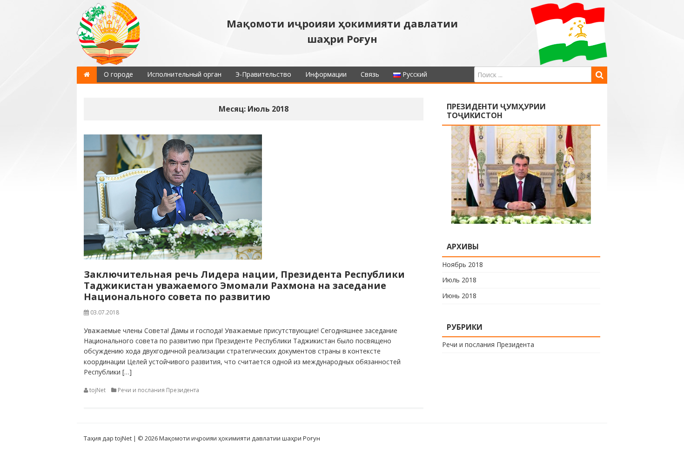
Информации (326, 74)
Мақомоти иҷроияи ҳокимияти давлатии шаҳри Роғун (342, 31)
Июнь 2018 (459, 295)
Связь (370, 74)
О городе (118, 74)
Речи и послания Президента (158, 390)
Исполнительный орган (184, 74)
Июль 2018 (459, 279)
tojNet (97, 390)
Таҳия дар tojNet (108, 438)
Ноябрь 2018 (462, 264)
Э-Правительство (263, 74)
